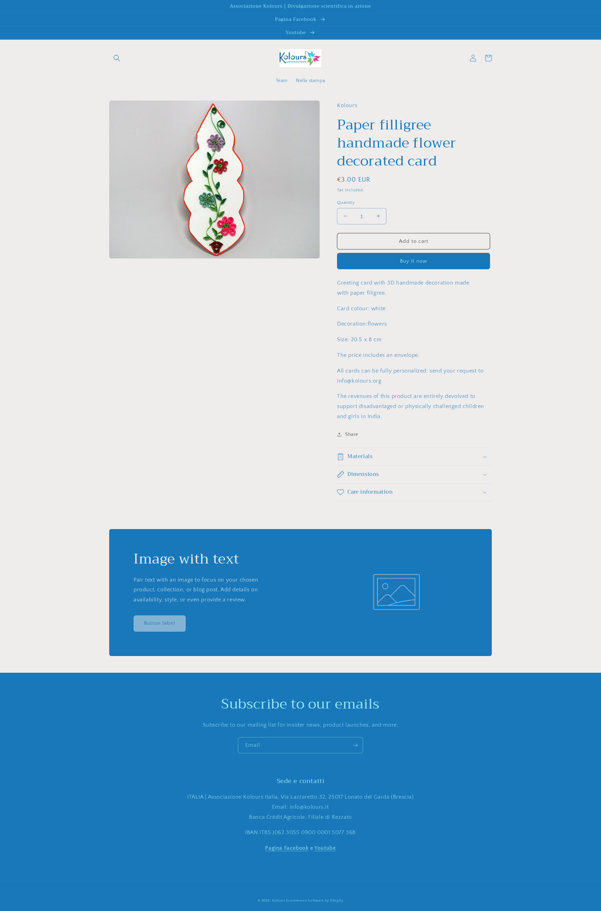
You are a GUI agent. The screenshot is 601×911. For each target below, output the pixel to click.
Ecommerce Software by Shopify (314, 901)
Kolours (278, 901)
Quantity (346, 202)
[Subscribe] (355, 745)
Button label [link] (159, 623)
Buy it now (413, 261)
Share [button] (351, 434)
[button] (117, 58)
